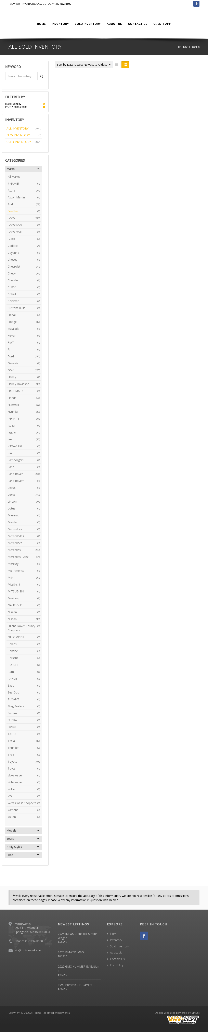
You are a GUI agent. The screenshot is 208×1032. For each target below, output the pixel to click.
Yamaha (24, 810)
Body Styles (14, 847)
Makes (10, 169)
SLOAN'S (24, 699)
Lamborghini (24, 460)
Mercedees (24, 543)
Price (9, 855)
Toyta (24, 768)
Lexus (24, 494)
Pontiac (24, 651)
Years (10, 838)
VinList (195, 1013)
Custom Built (24, 308)
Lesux (24, 488)
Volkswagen (24, 782)
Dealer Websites (165, 1013)
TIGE (24, 755)
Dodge (24, 322)
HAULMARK (24, 391)
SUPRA (24, 720)
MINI (24, 577)
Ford (24, 356)
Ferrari (24, 335)
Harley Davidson (24, 384)
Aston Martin (24, 197)
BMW (24, 218)
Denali (24, 315)
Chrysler (24, 280)
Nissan (24, 619)
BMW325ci (24, 225)
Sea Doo (24, 692)
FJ (24, 349)
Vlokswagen (24, 775)
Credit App (162, 23)
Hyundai (24, 412)
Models (11, 830)
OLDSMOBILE (24, 637)
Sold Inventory (88, 23)
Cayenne (24, 253)
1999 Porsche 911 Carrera (75, 985)
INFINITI (24, 418)
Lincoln (24, 501)
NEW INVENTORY (23, 135)
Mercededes (24, 536)
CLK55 (24, 287)
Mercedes (24, 550)
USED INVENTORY (23, 142)
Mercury (24, 564)
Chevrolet (24, 266)
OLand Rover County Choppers (24, 628)
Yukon (24, 817)
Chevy (24, 273)
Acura (24, 190)
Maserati (24, 515)
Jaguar (24, 432)
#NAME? (24, 183)
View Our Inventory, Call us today (40, 3)
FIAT (24, 342)
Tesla (24, 741)
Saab (24, 685)
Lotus (24, 508)
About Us (114, 23)
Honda (24, 398)
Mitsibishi (24, 584)
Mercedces (24, 529)
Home (41, 23)
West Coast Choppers (24, 803)
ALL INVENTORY (23, 128)
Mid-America (24, 571)
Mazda (24, 522)
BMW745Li (24, 232)
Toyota (24, 761)
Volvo (24, 789)
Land (24, 467)
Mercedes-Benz (24, 557)
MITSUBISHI (24, 591)
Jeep (24, 439)
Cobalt (24, 294)
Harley (24, 377)
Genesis (24, 363)
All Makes (14, 177)
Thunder (24, 748)
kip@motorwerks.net (28, 950)
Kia (24, 453)
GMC (24, 370)
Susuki (24, 727)
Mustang (24, 598)
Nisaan (24, 612)
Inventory (60, 23)
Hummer (24, 405)
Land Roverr (24, 481)
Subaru (24, 713)
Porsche (24, 658)
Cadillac (24, 246)
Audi (24, 204)
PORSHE (24, 665)
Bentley (24, 211)
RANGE (24, 678)
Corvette (24, 301)
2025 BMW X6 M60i (71, 952)
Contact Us (137, 23)
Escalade (24, 329)
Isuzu (24, 425)
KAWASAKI (24, 446)
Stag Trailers (24, 706)
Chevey (24, 259)
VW (24, 796)
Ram (24, 672)
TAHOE (24, 734)
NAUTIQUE (24, 605)
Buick (24, 239)
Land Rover (24, 474)
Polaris (24, 644)
